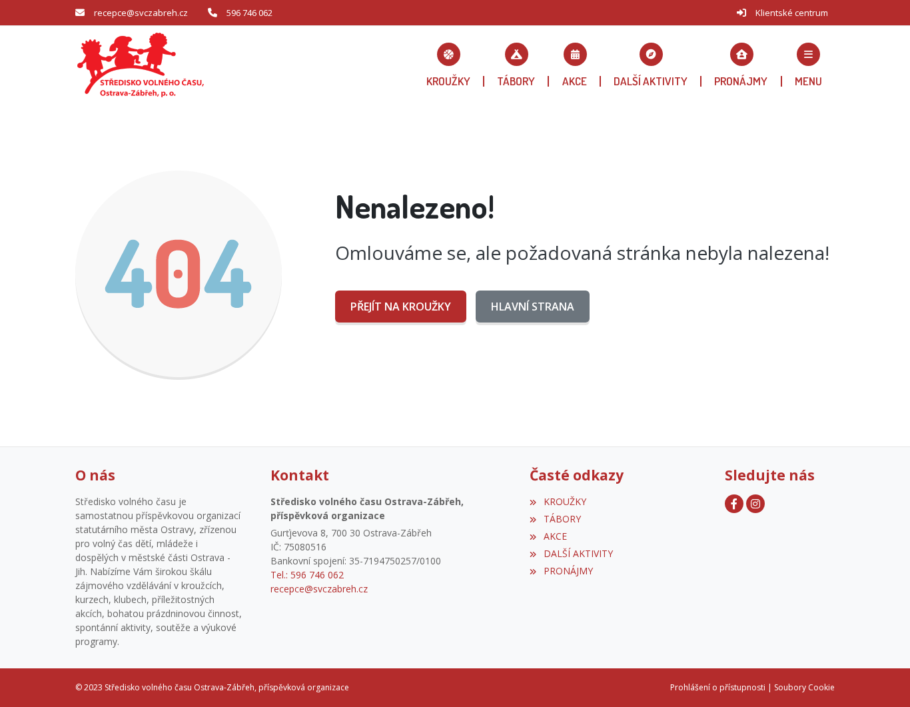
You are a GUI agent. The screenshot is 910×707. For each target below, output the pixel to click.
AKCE (555, 536)
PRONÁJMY (568, 570)
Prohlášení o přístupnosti (717, 687)
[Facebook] (734, 503)
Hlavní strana (532, 306)
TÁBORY (562, 518)
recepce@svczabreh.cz (141, 13)
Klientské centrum (791, 13)
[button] (808, 64)
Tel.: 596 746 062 (307, 574)
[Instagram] (755, 503)
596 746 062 (249, 13)
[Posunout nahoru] (880, 677)
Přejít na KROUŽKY (400, 306)
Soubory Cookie (804, 687)
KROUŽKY (565, 501)
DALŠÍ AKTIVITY (578, 553)
